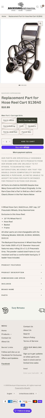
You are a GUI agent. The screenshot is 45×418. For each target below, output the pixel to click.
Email (25, 368)
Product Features (11, 265)
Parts (5, 295)
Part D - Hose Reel (10, 132)
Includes (6, 284)
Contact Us (6, 338)
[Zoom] (40, 23)
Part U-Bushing (9, 126)
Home (4, 16)
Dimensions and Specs (13, 278)
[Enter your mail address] (41, 373)
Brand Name (8, 289)
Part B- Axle (26, 132)
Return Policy (29, 337)
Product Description (13, 272)
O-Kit (21, 126)
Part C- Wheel (8, 120)
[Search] (37, 7)
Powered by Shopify (22, 388)
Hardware (32, 126)
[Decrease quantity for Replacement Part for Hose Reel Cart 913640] (3, 141)
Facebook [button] (6, 364)
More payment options (22, 152)
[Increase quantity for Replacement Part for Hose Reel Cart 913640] (9, 141)
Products (6, 334)
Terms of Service (30, 341)
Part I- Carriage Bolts (27, 120)
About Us (5, 341)
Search (26, 334)
